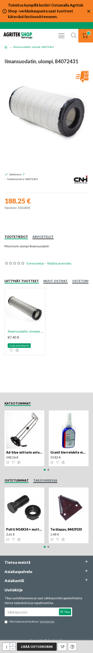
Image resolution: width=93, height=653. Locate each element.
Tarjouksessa (45, 480)
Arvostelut (43, 237)
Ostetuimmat (17, 480)
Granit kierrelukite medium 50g (68, 452)
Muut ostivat (55, 281)
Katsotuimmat (18, 403)
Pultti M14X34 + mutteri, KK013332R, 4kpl (24, 529)
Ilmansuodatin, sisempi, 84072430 (26, 331)
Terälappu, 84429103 (66, 529)
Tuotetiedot (16, 237)
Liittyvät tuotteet (22, 281)
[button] (45, 470)
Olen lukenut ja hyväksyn (31, 621)
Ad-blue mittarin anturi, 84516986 (24, 452)
